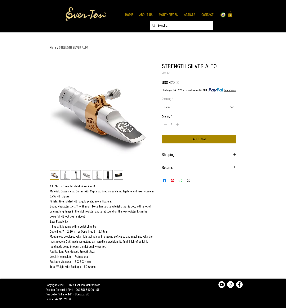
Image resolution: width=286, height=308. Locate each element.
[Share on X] (188, 180)
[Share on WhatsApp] (180, 180)
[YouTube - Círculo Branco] (221, 284)
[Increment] (177, 124)
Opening (167, 99)
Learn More (230, 90)
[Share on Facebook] (164, 180)
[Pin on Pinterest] (172, 180)
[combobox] (199, 107)
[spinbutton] (171, 124)
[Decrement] (165, 124)
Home (53, 47)
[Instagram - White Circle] (230, 284)
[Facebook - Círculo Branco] (239, 284)
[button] (230, 14)
